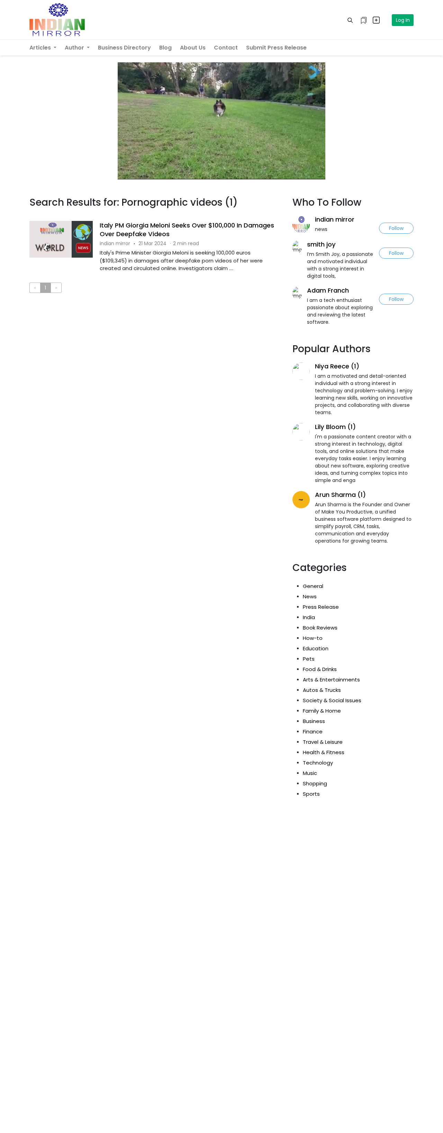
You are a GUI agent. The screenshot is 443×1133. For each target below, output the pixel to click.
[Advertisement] (155, 326)
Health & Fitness (323, 752)
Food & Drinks (320, 669)
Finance (313, 731)
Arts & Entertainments (331, 679)
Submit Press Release (276, 48)
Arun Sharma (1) (340, 494)
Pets (309, 658)
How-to (313, 638)
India (309, 617)
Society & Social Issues (332, 700)
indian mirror (334, 219)
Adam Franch (328, 290)
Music (310, 773)
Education (315, 648)
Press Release (321, 606)
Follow (396, 228)
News (310, 596)
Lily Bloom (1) (335, 426)
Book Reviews (320, 627)
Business (314, 721)
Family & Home (322, 710)
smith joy (321, 244)
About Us (193, 48)
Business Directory (124, 48)
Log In (403, 20)
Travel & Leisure (323, 742)
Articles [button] (40, 48)
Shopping (315, 783)
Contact (226, 48)
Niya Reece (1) (337, 366)
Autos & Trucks (322, 690)
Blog (165, 48)
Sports (311, 793)
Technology (318, 762)
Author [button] (75, 48)
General (313, 586)
